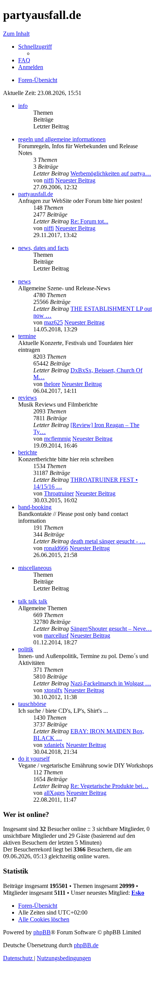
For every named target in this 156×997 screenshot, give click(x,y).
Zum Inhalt (16, 33)
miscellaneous (34, 568)
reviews (27, 397)
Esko (137, 892)
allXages (54, 793)
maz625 (53, 322)
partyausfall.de (35, 194)
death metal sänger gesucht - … (107, 541)
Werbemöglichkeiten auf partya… (110, 173)
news (24, 281)
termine (27, 336)
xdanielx (54, 745)
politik (25, 649)
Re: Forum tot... (89, 221)
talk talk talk (32, 601)
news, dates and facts (43, 248)
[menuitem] (24, 60)
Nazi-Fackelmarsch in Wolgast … (110, 683)
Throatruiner (59, 493)
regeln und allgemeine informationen (62, 139)
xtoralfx (53, 690)
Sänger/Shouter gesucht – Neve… (111, 628)
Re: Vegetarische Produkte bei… (109, 786)
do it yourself (34, 758)
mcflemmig (57, 438)
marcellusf (56, 635)
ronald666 (56, 548)
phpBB (42, 932)
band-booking (34, 507)
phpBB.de (86, 945)
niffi (49, 180)
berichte (27, 452)
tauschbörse (32, 704)
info (23, 106)
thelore (52, 384)
